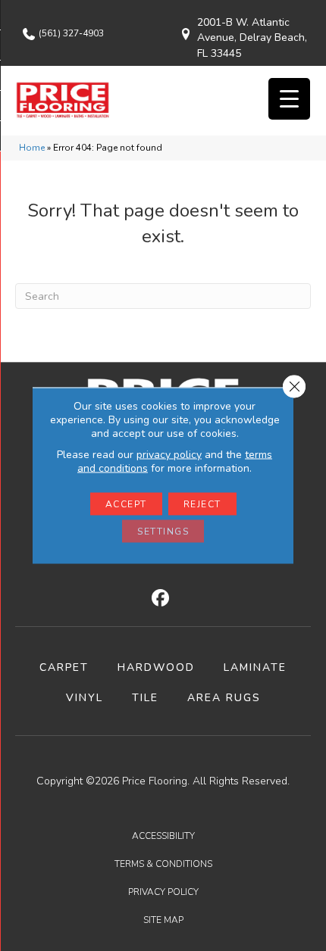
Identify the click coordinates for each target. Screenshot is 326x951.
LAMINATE (255, 667)
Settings (163, 531)
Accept (126, 504)
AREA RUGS (224, 698)
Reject (202, 504)
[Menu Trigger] (289, 99)
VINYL (84, 698)
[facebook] (161, 599)
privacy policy (169, 454)
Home (32, 148)
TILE (145, 698)
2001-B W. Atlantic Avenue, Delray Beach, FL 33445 (252, 38)
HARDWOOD (156, 667)
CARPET (64, 667)
